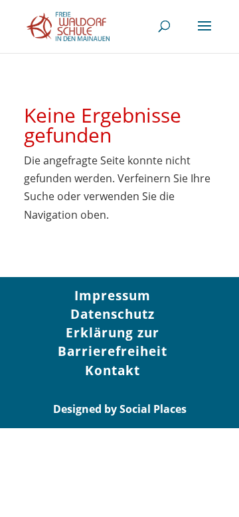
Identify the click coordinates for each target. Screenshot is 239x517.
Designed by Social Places (120, 409)
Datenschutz (112, 314)
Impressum (112, 295)
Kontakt (112, 370)
